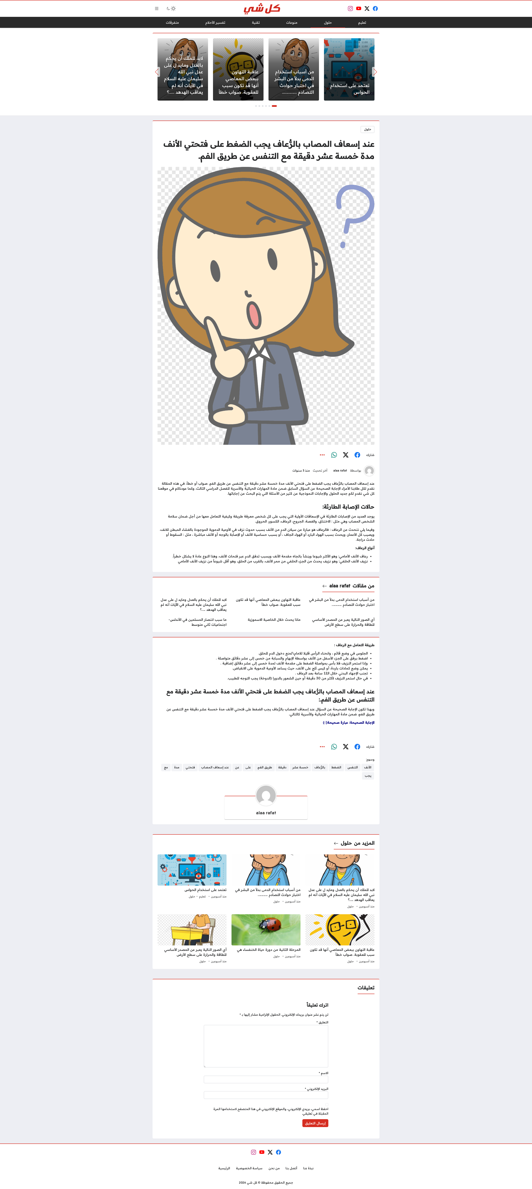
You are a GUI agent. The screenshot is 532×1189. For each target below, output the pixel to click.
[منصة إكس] (345, 455)
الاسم (323, 1073)
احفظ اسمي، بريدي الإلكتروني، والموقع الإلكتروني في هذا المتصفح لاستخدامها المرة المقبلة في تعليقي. (270, 1111)
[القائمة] (157, 8)
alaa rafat (340, 470)
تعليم (202, 896)
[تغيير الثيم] (170, 8)
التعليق (322, 1022)
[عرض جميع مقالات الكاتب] (369, 471)
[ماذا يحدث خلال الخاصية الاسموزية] (266, 622)
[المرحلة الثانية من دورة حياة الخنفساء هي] (266, 939)
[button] (274, 106)
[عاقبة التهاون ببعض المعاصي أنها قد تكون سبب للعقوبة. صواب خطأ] (238, 69)
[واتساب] (334, 455)
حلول (367, 129)
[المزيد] (322, 455)
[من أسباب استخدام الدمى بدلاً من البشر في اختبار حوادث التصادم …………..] (293, 69)
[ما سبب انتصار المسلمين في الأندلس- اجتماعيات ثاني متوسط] (192, 622)
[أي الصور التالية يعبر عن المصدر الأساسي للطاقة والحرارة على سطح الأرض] (339, 622)
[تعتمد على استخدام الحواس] (349, 69)
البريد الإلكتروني (316, 1089)
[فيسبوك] (357, 455)
